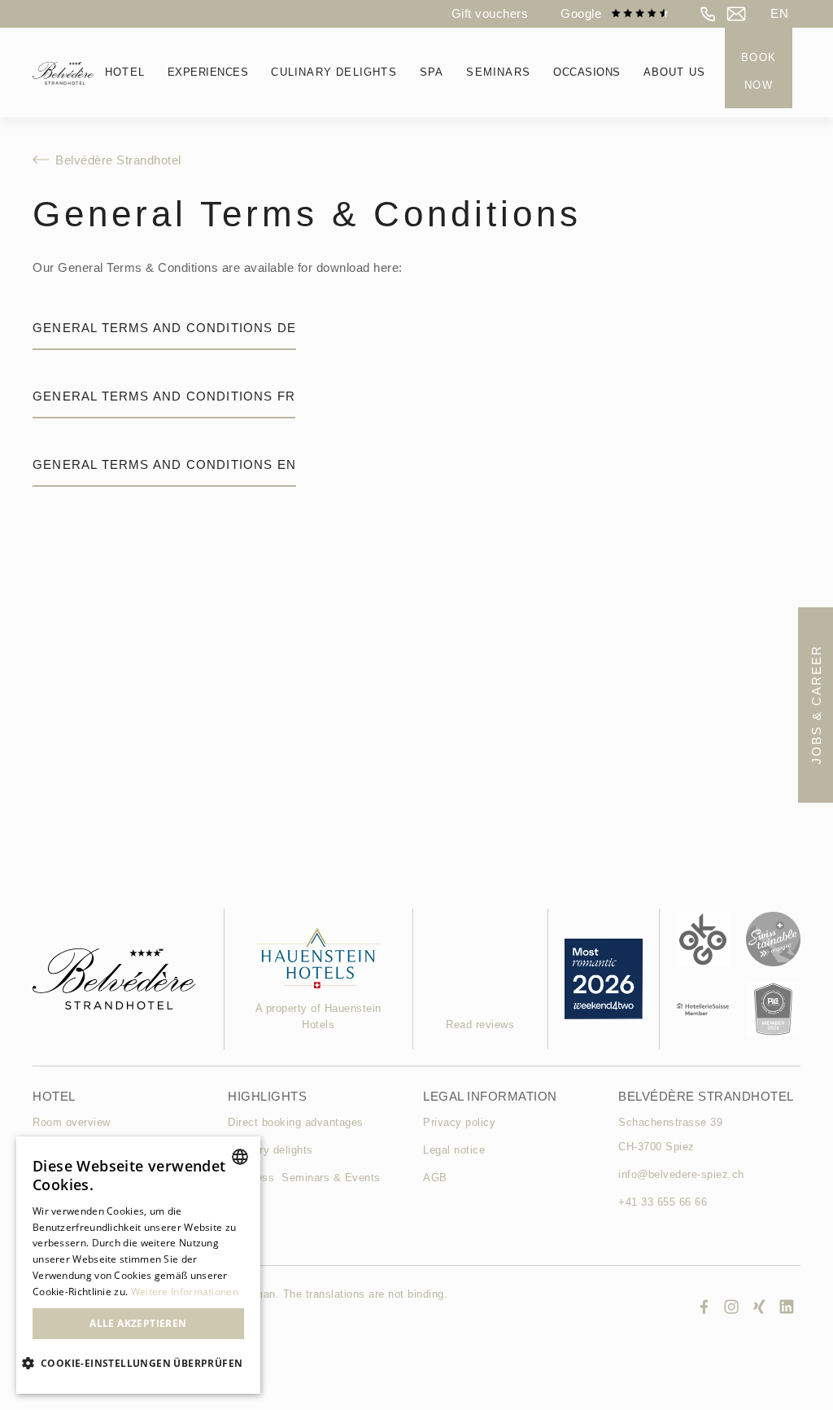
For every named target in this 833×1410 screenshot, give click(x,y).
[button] (779, 14)
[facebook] (703, 1306)
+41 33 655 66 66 (662, 1202)
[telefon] (708, 14)
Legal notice (454, 1150)
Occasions (587, 72)
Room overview (72, 1122)
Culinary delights (270, 1150)
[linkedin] (786, 1306)
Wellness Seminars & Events (304, 1177)
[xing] (759, 1306)
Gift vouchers (490, 13)
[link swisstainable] (773, 939)
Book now (758, 71)
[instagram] (731, 1306)
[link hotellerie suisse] (703, 1009)
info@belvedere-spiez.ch (681, 1174)
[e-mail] (736, 14)
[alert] (138, 1265)
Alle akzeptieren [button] (137, 1323)
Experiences (208, 72)
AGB (435, 1177)
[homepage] (63, 72)
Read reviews (480, 1024)
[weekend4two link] (318, 958)
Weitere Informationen (184, 1291)
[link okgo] (703, 939)
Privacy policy (459, 1122)
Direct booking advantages (296, 1122)
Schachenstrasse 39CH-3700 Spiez (670, 1134)
